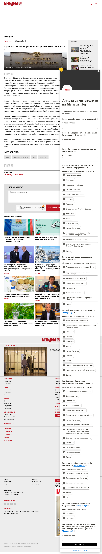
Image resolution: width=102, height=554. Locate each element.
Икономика (7, 408)
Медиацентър (8, 483)
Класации (58, 392)
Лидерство (8, 414)
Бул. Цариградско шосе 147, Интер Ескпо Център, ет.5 (21, 511)
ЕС (5, 394)
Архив (6, 437)
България (8, 36)
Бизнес (7, 398)
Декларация (36, 483)
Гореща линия (10, 434)
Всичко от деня (10, 345)
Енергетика (8, 405)
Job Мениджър (9, 419)
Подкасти (8, 431)
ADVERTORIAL (74, 41)
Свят (6, 387)
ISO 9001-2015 (36, 481)
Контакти (8, 440)
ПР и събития (59, 383)
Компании (7, 403)
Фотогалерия (60, 390)
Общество (7, 383)
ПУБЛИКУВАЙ (54, 208)
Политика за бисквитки (11, 494)
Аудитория (7, 481)
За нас (6, 479)
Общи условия (8, 490)
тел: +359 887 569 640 (11, 513)
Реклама (58, 381)
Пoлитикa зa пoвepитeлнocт (13, 492)
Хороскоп (58, 394)
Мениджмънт (9, 412)
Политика (7, 381)
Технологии (9, 423)
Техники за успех (9, 417)
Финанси (7, 401)
